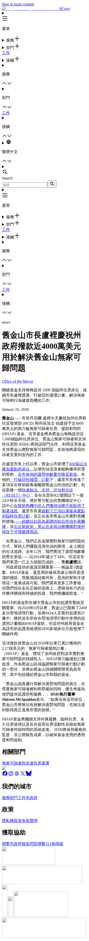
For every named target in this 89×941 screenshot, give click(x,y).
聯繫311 (44, 844)
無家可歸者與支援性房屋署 (25, 763)
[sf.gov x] (23, 775)
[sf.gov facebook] (5, 775)
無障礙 (57, 844)
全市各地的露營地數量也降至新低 (47, 474)
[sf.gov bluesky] (29, 775)
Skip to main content (18, 4)
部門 (14, 798)
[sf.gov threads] (17, 775)
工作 (6, 53)
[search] (52, 184)
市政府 (32, 798)
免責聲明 (30, 821)
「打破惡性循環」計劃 (29, 479)
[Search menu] (44, 170)
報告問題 (30, 844)
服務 (6, 798)
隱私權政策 (12, 821)
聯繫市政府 (12, 844)
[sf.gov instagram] (11, 775)
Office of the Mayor (17, 381)
